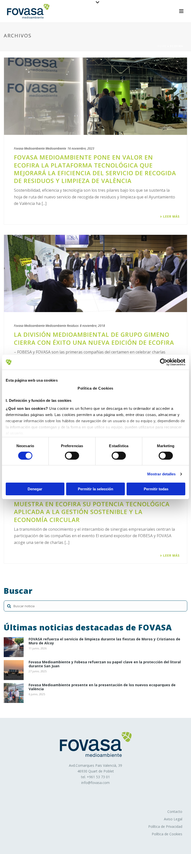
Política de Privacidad (165, 826)
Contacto (174, 811)
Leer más (171, 216)
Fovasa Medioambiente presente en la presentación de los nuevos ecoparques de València (102, 687)
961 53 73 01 (99, 776)
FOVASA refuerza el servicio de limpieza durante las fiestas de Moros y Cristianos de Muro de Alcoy (104, 641)
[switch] (72, 456)
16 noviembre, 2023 (80, 148)
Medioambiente (56, 148)
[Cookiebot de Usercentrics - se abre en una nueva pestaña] (163, 362)
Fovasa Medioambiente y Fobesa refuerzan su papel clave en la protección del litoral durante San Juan (105, 664)
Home (161, 46)
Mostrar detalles (161, 474)
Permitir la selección (95, 489)
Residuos (73, 326)
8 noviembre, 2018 (92, 326)
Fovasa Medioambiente (29, 148)
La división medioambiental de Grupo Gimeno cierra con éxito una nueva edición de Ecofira (94, 338)
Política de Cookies (167, 834)
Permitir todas (156, 489)
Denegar (35, 489)
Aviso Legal (173, 819)
